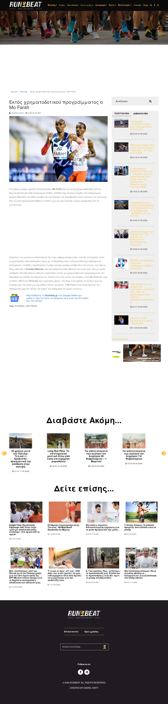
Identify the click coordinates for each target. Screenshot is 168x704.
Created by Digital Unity (84, 687)
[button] (4, 453)
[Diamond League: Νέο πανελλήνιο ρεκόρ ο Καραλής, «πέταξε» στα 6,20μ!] (121, 147)
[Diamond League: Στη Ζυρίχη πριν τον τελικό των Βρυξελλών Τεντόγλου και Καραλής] (121, 233)
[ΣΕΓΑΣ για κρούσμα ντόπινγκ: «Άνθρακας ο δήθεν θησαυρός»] (121, 263)
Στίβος (62, 5)
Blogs (145, 5)
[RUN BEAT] (25, 5)
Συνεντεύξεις (87, 5)
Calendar (137, 5)
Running (23, 91)
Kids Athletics (73, 5)
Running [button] (52, 5)
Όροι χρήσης (91, 631)
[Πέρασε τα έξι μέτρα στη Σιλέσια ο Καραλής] (121, 320)
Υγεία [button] (112, 5)
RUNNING (20, 305)
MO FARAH (31, 305)
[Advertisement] (79, 70)
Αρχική (14, 91)
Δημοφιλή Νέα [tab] (140, 113)
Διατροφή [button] (100, 5)
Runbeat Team (18, 113)
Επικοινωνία (71, 631)
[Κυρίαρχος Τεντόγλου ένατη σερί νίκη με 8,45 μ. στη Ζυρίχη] (121, 123)
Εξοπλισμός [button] (124, 5)
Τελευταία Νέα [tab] (121, 113)
